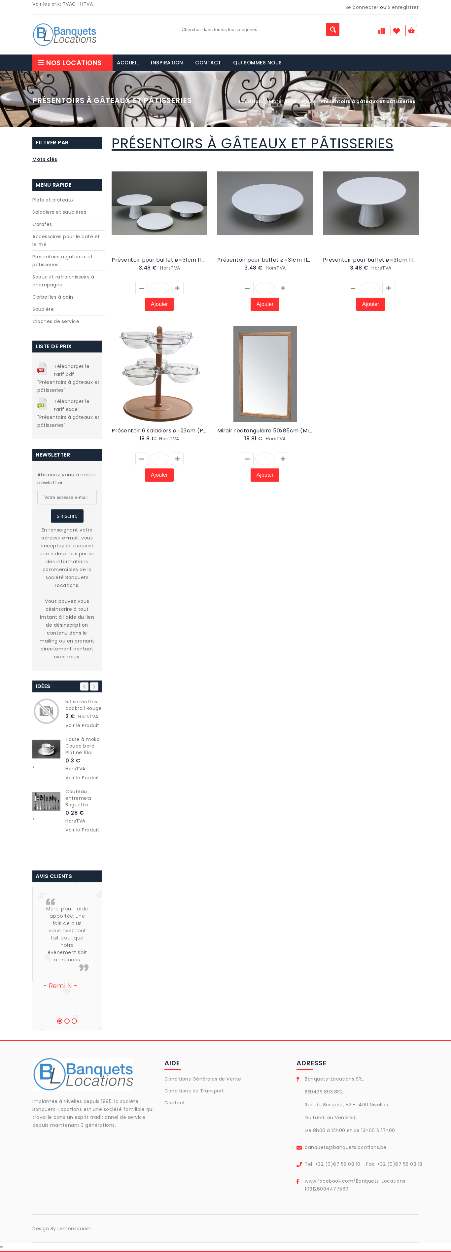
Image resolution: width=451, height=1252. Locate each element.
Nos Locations (74, 62)
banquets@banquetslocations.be (346, 1147)
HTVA (86, 4)
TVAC (69, 4)
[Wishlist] (138, 210)
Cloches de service (55, 321)
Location (250, 101)
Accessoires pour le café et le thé (66, 240)
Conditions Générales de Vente (202, 1079)
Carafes (42, 224)
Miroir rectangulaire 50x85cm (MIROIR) (265, 430)
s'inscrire (67, 516)
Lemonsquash (74, 1228)
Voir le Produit (82, 725)
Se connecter (362, 7)
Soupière (43, 309)
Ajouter (159, 304)
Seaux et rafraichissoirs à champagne (63, 281)
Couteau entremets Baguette (78, 798)
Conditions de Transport (194, 1090)
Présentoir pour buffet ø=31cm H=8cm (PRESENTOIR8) (265, 260)
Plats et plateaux (53, 200)
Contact (174, 1102)
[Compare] (146, 210)
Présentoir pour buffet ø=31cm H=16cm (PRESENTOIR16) (371, 260)
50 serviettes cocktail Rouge (83, 705)
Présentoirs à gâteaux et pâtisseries (62, 260)
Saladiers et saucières (59, 212)
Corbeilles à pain (52, 297)
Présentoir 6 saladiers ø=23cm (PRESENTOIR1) (159, 430)
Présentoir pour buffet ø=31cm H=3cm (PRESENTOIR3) (159, 260)
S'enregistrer (403, 7)
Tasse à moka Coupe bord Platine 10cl (82, 746)
